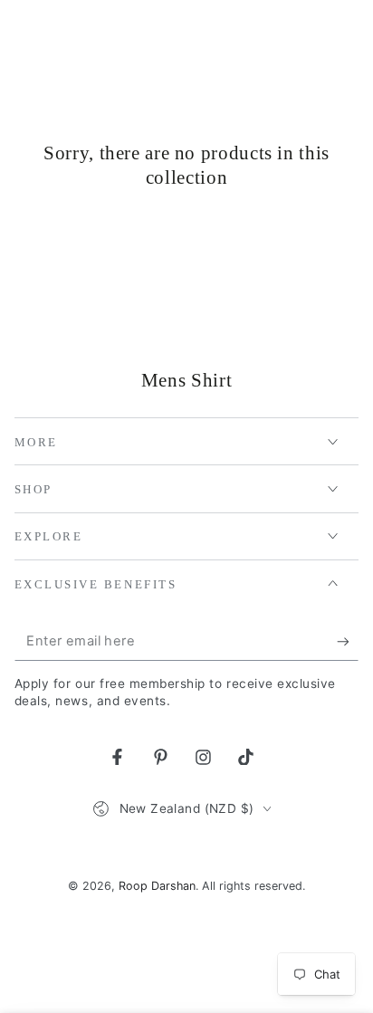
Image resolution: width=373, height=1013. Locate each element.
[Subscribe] (348, 642)
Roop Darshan (157, 886)
